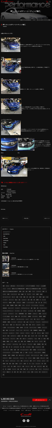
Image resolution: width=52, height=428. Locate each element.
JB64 (44, 341)
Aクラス (7, 324)
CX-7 (27, 297)
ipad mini (19, 335)
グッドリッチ (5, 333)
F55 (34, 299)
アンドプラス (17, 310)
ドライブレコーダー (6, 319)
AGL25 (8, 294)
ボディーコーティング (35, 355)
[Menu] (49, 1)
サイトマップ (46, 410)
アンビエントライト (43, 308)
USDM (24, 297)
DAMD (3, 330)
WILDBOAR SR (35, 330)
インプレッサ (32, 369)
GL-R (25, 313)
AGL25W (38, 358)
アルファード (5, 302)
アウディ (44, 302)
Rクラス (33, 324)
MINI (31, 299)
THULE (8, 335)
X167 (20, 338)
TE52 (28, 299)
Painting (4, 242)
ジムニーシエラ (15, 358)
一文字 (32, 333)
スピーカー (22, 333)
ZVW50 (20, 291)
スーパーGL (26, 327)
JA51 (20, 344)
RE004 (35, 344)
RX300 (16, 363)
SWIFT (31, 349)
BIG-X (47, 358)
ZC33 (18, 349)
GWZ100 (21, 327)
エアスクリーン (13, 335)
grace (27, 321)
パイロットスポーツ (37, 352)
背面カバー (8, 371)
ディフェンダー (12, 330)
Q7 (9, 346)
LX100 (15, 349)
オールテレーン (11, 333)
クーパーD (43, 299)
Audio (4, 236)
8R (41, 302)
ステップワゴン (23, 316)
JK (12, 371)
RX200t (34, 358)
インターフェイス (14, 294)
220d (3, 346)
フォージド (14, 369)
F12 (5, 369)
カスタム (7, 285)
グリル (28, 371)
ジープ (34, 360)
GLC (45, 344)
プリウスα (38, 360)
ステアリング (20, 321)
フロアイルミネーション (25, 308)
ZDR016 (9, 321)
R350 (30, 324)
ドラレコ (42, 319)
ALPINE (14, 302)
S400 (10, 363)
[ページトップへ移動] (49, 400)
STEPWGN (29, 316)
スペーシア (28, 305)
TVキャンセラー (18, 324)
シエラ (31, 319)
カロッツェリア (10, 308)
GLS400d (34, 349)
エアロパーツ (5, 358)
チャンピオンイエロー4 (24, 349)
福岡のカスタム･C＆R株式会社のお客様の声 (10, 291)
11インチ (7, 360)
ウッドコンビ (14, 321)
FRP (36, 335)
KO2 (44, 330)
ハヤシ (16, 313)
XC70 (22, 335)
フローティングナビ (33, 327)
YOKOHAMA (28, 341)
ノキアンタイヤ (16, 346)
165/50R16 (38, 344)
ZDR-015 (40, 316)
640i (20, 371)
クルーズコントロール (20, 319)
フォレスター (38, 363)
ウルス (36, 338)
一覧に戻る (26, 218)
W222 (13, 363)
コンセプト (44, 288)
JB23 (43, 346)
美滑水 (8, 341)
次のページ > (47, 218)
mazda (30, 297)
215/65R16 (29, 313)
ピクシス (43, 360)
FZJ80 (32, 371)
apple (29, 335)
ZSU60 (25, 363)
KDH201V (43, 310)
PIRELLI (46, 335)
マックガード (9, 344)
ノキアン (46, 333)
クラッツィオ (11, 299)
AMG (31, 308)
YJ (25, 294)
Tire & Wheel (5, 247)
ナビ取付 (4, 327)
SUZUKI (16, 305)
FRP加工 (10, 358)
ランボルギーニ (30, 338)
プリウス (24, 310)
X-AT (32, 341)
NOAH (33, 297)
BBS (7, 363)
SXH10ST (24, 302)
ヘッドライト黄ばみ (6, 316)
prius (23, 291)
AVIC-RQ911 (4, 321)
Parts (4, 244)
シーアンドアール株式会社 (30, 285)
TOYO (45, 363)
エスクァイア (39, 366)
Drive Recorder (5, 240)
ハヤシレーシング (6, 349)
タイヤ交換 (46, 355)
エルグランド (24, 299)
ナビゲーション (12, 360)
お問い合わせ (13, 285)
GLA (20, 346)
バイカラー (28, 355)
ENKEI (22, 341)
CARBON (4, 341)
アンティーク (32, 321)
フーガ (39, 335)
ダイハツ (24, 371)
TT (27, 363)
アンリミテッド (45, 369)
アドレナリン (30, 344)
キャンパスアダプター (11, 327)
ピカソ (9, 366)
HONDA (16, 316)
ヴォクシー (19, 366)
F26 (46, 366)
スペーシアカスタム (34, 305)
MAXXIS (37, 294)
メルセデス (38, 324)
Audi (36, 302)
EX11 (3, 360)
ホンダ (12, 316)
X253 (42, 344)
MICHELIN (44, 352)
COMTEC (44, 316)
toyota (43, 297)
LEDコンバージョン (6, 338)
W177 (3, 324)
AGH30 (41, 355)
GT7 (27, 369)
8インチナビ (42, 305)
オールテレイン (38, 346)
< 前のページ (5, 218)
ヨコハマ (36, 341)
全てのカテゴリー (6, 231)
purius (24, 324)
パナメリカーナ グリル (41, 349)
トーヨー (4, 366)
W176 (31, 366)
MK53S (20, 305)
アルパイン (22, 358)
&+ (21, 310)
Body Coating (3, 209)
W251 (27, 324)
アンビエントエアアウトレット (8, 310)
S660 (21, 352)
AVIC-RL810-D (5, 308)
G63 (37, 308)
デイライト (28, 333)
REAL (24, 321)
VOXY (23, 366)
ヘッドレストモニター (30, 302)
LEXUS (43, 291)
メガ (47, 360)
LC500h (18, 327)
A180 (34, 366)
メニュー (4, 288)
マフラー (40, 369)
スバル (33, 363)
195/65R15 (39, 310)
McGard (4, 344)
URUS (39, 338)
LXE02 (17, 338)
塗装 (21, 360)
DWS (18, 369)
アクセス (37, 285)
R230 (21, 369)
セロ (19, 341)
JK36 (15, 371)
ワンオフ (32, 335)
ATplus (33, 346)
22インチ (13, 297)
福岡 (3, 285)
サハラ (4, 371)
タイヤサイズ (38, 291)
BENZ (6, 346)
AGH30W (10, 302)
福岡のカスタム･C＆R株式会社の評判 (18, 288)
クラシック (24, 344)
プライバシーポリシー (20, 285)
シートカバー (5, 299)
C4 (11, 366)
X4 (3, 369)
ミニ (26, 358)
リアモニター (19, 302)
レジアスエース (10, 313)
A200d (11, 324)
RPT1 (25, 341)
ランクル (36, 371)
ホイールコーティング (6, 297)
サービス (9, 288)
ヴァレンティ (13, 338)
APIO (31, 330)
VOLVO (25, 335)
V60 (3, 374)
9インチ (38, 319)
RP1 (19, 316)
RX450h (4, 363)
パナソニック (44, 327)
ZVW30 (40, 313)
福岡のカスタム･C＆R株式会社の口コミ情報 (33, 288)
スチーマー (44, 313)
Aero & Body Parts (6, 234)
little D (7, 330)
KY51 (43, 335)
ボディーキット (26, 330)
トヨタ (47, 297)
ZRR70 (15, 366)
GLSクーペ (24, 338)
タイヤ (34, 294)
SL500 (24, 369)
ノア (37, 297)
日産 (19, 299)
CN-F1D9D (39, 327)
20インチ (4, 335)
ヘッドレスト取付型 (15, 352)
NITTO (44, 338)
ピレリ (4, 305)
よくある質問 (43, 285)
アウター (17, 333)
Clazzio (16, 299)
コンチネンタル (30, 310)
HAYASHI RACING (21, 313)
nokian (43, 333)
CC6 (35, 310)
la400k (15, 341)
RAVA (47, 338)
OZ (35, 333)
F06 (17, 371)
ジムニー (27, 319)
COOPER (37, 299)
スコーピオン (28, 346)
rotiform (41, 294)
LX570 (26, 352)
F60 (39, 371)
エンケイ (40, 341)
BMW (44, 366)
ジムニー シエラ (19, 330)
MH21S (30, 291)
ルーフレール (26, 360)
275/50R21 (13, 355)
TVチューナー (43, 358)
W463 (34, 308)
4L (11, 346)
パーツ (18, 360)
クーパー (29, 358)
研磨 (30, 360)
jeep (19, 294)
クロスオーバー (44, 371)
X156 (23, 346)
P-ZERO (8, 305)
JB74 (34, 319)
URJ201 (9, 355)
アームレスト (38, 321)
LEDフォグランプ (21, 355)
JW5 (16, 355)
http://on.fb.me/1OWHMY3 (17, 201)
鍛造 (17, 297)
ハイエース (5, 313)
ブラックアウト (35, 316)
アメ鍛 (21, 297)
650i (36, 369)
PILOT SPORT (4, 355)
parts (26, 291)
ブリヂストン (35, 313)
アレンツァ (27, 366)
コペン (12, 341)
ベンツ (43, 324)
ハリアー (20, 363)
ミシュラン (31, 352)
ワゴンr (33, 291)
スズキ (23, 305)
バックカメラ (17, 308)
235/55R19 (11, 305)
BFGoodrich (40, 330)
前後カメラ (13, 319)
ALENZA (11, 349)
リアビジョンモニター (6, 352)
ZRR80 (40, 297)
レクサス (4, 294)
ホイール (38, 333)
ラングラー (29, 294)
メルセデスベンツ (45, 321)
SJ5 (42, 363)
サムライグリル (15, 344)
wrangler (22, 294)
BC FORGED (9, 369)
